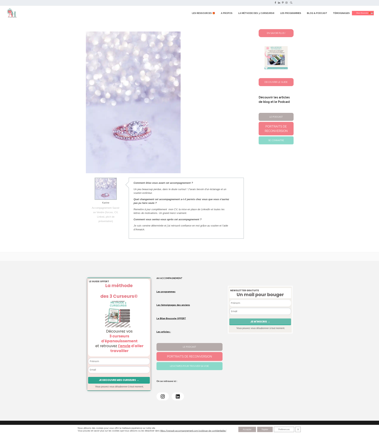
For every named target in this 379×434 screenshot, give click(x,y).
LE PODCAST (189, 347)
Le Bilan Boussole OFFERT (171, 318)
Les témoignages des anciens (173, 305)
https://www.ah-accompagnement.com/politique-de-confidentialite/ (193, 431)
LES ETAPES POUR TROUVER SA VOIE (189, 366)
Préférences (284, 429)
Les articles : (163, 331)
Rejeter (265, 429)
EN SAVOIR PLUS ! (276, 33)
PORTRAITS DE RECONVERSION (189, 356)
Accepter (247, 429)
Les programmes (165, 291)
